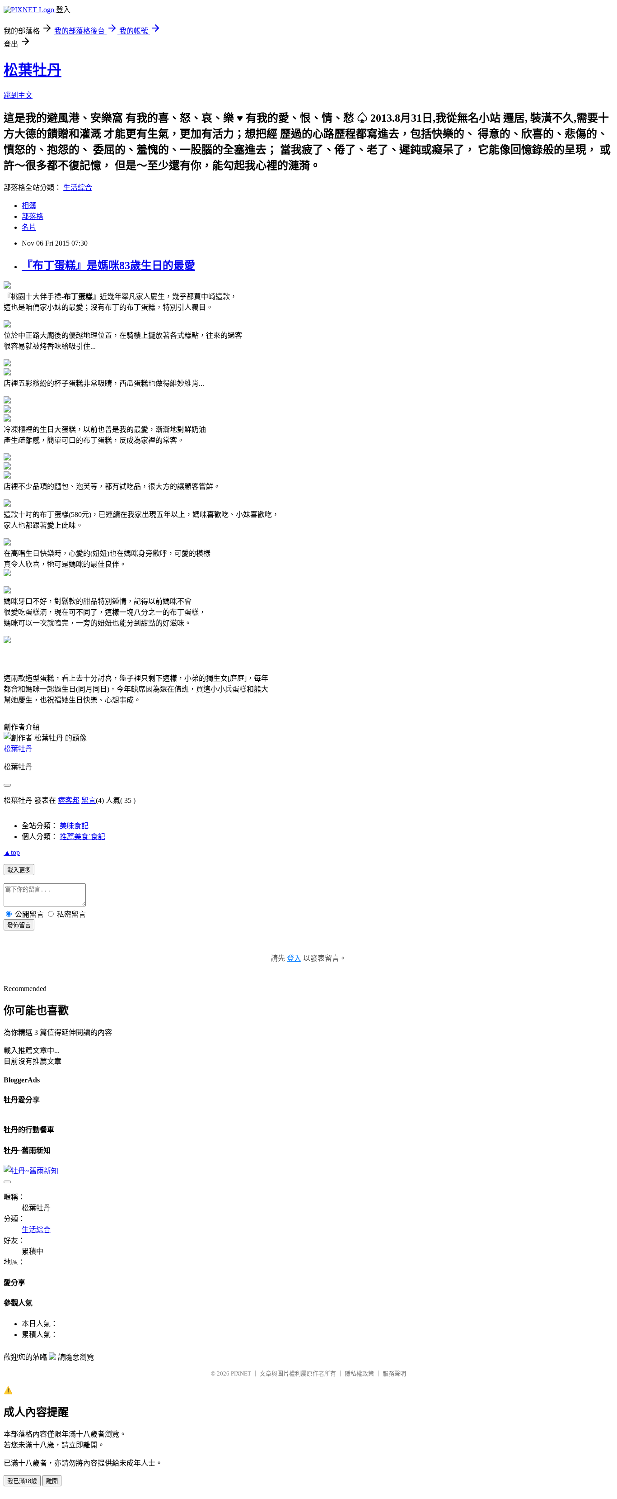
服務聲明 (394, 1373)
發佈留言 (19, 925)
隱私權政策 (359, 1373)
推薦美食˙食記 (82, 836)
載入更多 (19, 870)
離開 (52, 1481)
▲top (12, 852)
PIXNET (241, 1373)
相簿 (29, 205)
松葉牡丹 (32, 70)
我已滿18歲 (22, 1481)
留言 (88, 800)
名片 (29, 227)
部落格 (32, 216)
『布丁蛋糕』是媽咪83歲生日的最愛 (108, 265)
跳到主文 (18, 95)
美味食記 (74, 826)
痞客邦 (68, 800)
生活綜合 (77, 187)
